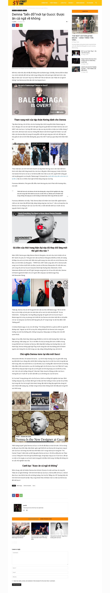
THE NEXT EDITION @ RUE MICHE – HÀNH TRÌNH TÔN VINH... (82, 38)
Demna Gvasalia (27, 485)
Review (71, 3)
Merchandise (80, 3)
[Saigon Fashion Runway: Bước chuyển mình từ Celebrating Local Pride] (76, 61)
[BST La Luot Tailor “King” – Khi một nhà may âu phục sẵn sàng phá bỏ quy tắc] (76, 53)
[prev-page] (13, 542)
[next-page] (16, 542)
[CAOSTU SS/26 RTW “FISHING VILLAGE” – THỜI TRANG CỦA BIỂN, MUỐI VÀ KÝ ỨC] (76, 69)
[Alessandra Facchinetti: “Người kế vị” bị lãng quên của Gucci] (59, 529)
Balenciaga (19, 485)
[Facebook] (13, 25)
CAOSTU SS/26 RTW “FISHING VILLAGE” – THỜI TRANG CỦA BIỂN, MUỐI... (88, 68)
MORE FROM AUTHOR (46, 518)
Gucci (34, 485)
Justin (14, 21)
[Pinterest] (17, 25)
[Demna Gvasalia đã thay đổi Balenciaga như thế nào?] (21, 529)
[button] (96, 3)
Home (13, 8)
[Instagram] (27, 510)
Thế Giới (24, 10)
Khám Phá (45, 3)
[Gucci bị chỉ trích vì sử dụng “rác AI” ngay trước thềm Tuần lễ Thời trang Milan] (40, 529)
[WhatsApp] (21, 25)
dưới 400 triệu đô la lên (55, 176)
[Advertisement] (85, 100)
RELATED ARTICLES (33, 518)
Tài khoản (90, 3)
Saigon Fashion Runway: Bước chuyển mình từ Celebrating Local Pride (88, 60)
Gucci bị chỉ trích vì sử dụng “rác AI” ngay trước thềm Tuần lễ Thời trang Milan (39, 537)
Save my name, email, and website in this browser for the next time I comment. (34, 581)
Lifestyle (63, 3)
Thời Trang (53, 3)
